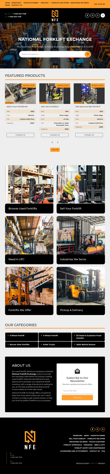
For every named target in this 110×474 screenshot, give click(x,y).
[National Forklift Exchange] (30, 439)
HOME (7, 3)
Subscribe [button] (77, 398)
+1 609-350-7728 (19, 14)
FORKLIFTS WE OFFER (60, 3)
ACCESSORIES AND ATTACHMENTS (74, 451)
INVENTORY (16, 3)
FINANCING (88, 445)
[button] (16, 3)
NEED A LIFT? (99, 445)
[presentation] (52, 142)
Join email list (99, 4)
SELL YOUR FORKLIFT (77, 439)
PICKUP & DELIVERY (97, 442)
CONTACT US (16, 5)
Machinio (101, 463)
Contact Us (20, 135)
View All (55, 150)
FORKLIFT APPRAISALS (73, 445)
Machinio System (82, 463)
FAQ (103, 451)
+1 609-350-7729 (14, 17)
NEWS (7, 5)
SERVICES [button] (44, 3)
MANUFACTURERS (31, 3)
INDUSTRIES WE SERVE (79, 3)
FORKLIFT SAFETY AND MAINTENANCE (89, 448)
